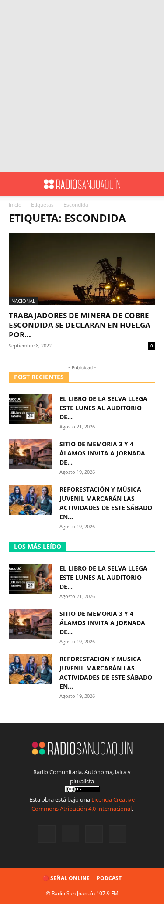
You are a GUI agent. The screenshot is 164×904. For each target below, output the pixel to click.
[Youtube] (117, 834)
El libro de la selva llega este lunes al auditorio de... (103, 407)
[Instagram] (70, 833)
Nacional (23, 301)
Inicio (15, 204)
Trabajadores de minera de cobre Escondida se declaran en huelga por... (79, 325)
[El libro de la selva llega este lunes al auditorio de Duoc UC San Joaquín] (30, 409)
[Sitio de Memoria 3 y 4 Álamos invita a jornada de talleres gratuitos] (30, 454)
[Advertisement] (82, 86)
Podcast (109, 878)
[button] (15, 184)
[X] (94, 834)
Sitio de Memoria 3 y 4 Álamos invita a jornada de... (102, 453)
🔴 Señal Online (66, 878)
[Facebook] (47, 834)
